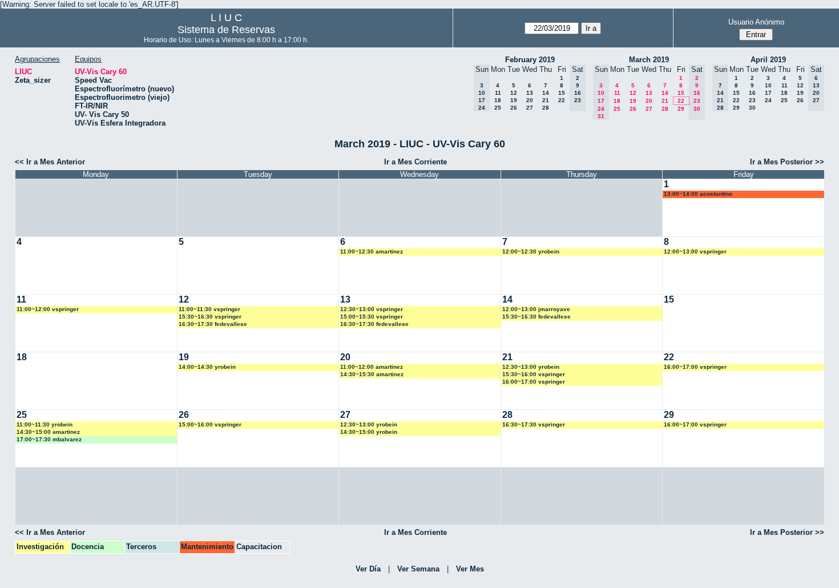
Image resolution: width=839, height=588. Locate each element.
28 (545, 107)
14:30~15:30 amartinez (372, 374)
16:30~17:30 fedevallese (213, 324)
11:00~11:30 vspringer (209, 309)
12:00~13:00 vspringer (695, 251)
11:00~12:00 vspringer (48, 309)
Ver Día (368, 569)
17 (768, 93)
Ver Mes (470, 569)
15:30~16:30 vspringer (210, 316)
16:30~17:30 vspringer (533, 424)
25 (497, 107)
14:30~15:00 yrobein (368, 432)
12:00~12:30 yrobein (530, 251)
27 (529, 107)
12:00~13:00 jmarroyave (536, 309)
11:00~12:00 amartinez (371, 367)
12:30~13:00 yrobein (530, 367)
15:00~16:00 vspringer (210, 424)
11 (498, 93)
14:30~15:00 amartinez (48, 432)
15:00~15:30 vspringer (371, 316)
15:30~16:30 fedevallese (536, 316)
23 (752, 100)
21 (545, 100)
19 (513, 100)
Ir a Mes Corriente (415, 162)
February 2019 (530, 59)
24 (768, 100)
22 (561, 100)
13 (529, 93)
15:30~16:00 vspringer (533, 374)
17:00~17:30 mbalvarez (49, 439)
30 (752, 107)
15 (561, 93)
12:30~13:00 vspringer (371, 309)
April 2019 (768, 59)
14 (545, 93)
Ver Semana (418, 569)
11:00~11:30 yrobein (44, 424)
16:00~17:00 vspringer (533, 381)
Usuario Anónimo (756, 22)
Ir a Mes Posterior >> (787, 162)
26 (513, 107)
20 (529, 100)
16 (752, 93)
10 (768, 85)
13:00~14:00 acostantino (698, 194)
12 (513, 93)
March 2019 (649, 59)
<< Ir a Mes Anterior (50, 162)
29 (680, 109)
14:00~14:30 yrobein (207, 367)
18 (497, 100)
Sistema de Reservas (226, 29)
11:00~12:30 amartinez (371, 251)
